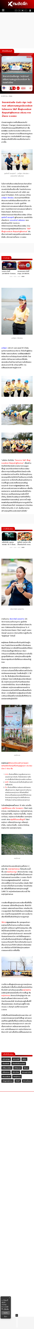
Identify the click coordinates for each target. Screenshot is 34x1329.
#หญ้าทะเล (17, 1077)
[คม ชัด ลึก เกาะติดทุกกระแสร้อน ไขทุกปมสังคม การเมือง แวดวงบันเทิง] (17, 4)
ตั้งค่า (5, 1316)
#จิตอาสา (17, 1068)
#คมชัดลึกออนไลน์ (18, 1063)
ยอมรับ (6, 1313)
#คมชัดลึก (5, 1063)
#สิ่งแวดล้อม (6, 1068)
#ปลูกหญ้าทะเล (7, 1081)
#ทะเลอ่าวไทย (26, 1072)
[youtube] (22, 10)
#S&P (18, 1081)
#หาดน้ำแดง (27, 1081)
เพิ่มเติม (6, 1309)
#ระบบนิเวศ (6, 1077)
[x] (19, 10)
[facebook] (16, 10)
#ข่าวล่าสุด (6, 1059)
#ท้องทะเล (6, 1072)
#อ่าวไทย (16, 1072)
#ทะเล (26, 1068)
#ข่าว (24, 1059)
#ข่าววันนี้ (16, 1059)
